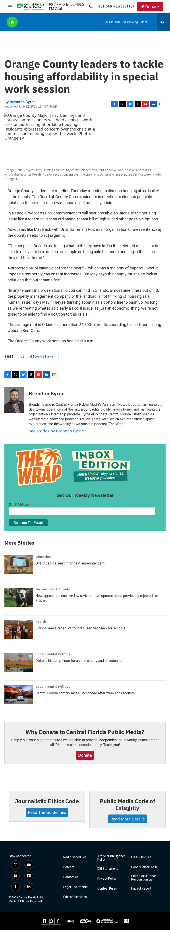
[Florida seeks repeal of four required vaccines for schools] (18, 629)
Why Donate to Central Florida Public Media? (84, 732)
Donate (152, 6)
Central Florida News (37, 356)
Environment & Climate (52, 589)
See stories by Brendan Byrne (56, 431)
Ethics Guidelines (75, 897)
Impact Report (141, 888)
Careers (68, 867)
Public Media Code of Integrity (127, 804)
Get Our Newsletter (116, 6)
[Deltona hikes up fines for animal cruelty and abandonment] (18, 662)
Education (43, 557)
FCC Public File (141, 857)
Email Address (20, 504)
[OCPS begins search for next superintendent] (18, 564)
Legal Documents (75, 887)
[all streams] (163, 22)
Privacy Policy (106, 878)
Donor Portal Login (144, 867)
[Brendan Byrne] (14, 400)
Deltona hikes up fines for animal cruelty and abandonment (80, 661)
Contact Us (71, 877)
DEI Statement (107, 868)
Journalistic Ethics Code (47, 801)
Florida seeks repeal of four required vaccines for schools (80, 628)
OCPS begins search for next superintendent (69, 563)
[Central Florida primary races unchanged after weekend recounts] (18, 694)
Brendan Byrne (23, 101)
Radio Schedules (75, 857)
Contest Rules (107, 888)
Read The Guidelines (47, 812)
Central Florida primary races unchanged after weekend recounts (85, 693)
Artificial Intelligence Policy (111, 857)
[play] (12, 22)
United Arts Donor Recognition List (143, 877)
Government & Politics (52, 654)
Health (40, 622)
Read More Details (127, 819)
